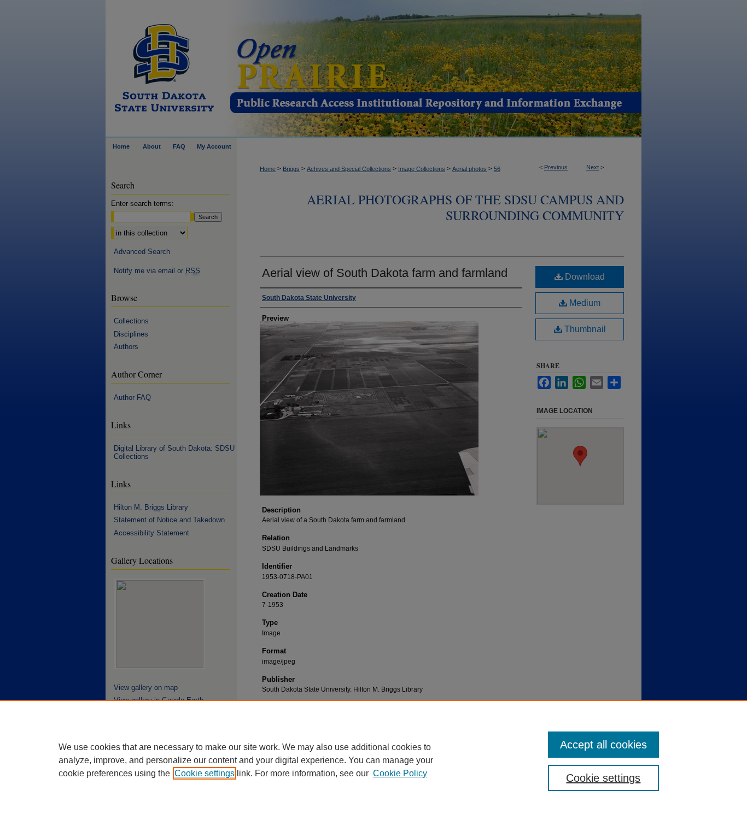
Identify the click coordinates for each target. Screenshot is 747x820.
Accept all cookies (603, 745)
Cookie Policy (400, 773)
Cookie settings (204, 773)
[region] (373, 760)
